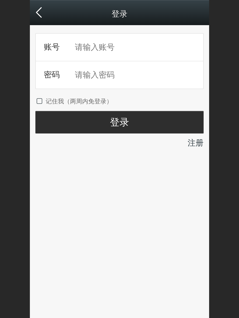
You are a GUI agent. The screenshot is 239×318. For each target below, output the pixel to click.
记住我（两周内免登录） (79, 101)
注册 (196, 143)
